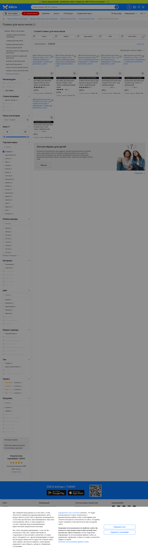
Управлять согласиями (119, 532)
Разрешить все (120, 527)
